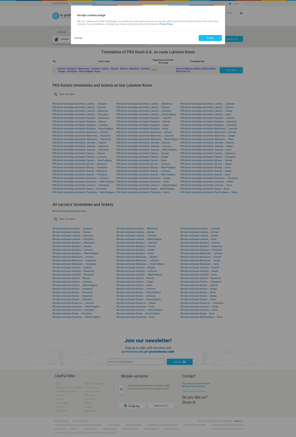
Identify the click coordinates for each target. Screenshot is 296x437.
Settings (78, 38)
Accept (210, 38)
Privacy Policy (166, 24)
